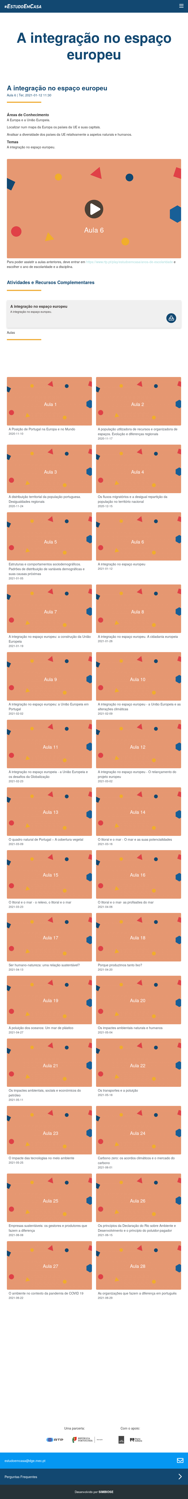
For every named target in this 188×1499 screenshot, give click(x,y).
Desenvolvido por (94, 1492)
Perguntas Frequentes (21, 1476)
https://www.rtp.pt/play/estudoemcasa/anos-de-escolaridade (129, 261)
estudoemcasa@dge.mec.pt (25, 1460)
